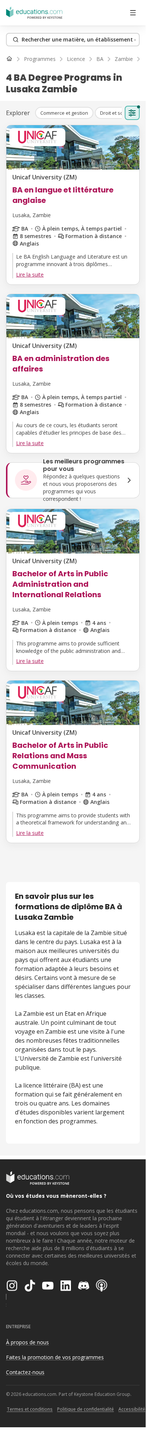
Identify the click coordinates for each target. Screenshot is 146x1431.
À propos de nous (27, 1342)
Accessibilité (131, 1409)
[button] (64, 113)
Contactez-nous (25, 1372)
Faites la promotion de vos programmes (55, 1357)
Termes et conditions (30, 1409)
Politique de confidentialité (85, 1409)
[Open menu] (133, 12)
